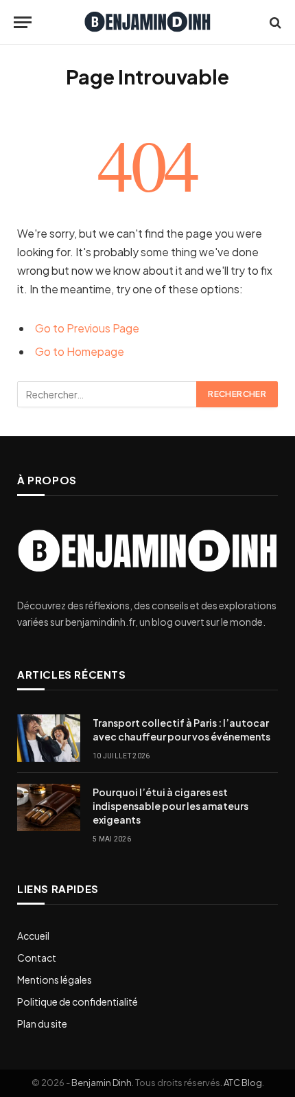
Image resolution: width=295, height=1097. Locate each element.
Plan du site (42, 1023)
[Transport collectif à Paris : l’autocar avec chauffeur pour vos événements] (48, 738)
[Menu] (23, 22)
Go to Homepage (79, 351)
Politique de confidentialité (77, 1001)
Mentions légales (54, 979)
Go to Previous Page (87, 328)
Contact (36, 957)
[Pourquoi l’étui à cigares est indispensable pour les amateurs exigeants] (48, 807)
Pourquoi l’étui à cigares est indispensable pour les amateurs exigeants (170, 806)
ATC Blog (243, 1082)
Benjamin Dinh (101, 1082)
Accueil (33, 935)
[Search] (274, 22)
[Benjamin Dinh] (147, 22)
